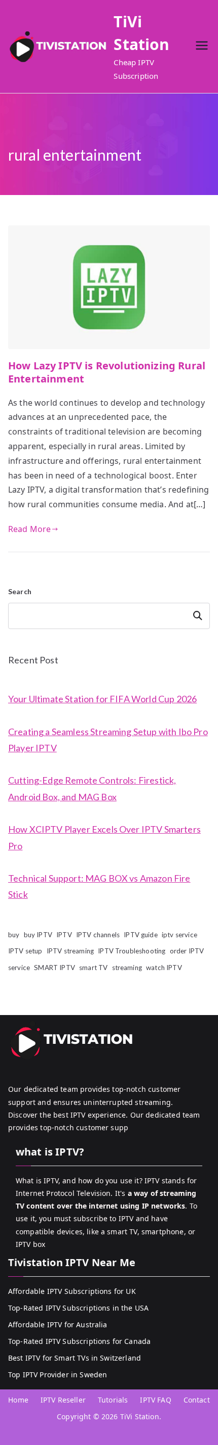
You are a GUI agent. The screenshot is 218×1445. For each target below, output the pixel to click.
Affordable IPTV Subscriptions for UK (72, 1291)
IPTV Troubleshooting (131, 951)
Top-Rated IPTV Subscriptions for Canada (79, 1341)
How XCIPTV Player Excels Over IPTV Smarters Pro (104, 837)
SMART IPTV (54, 968)
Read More (29, 529)
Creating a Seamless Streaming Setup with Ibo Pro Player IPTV (108, 739)
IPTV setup (25, 951)
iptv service (179, 935)
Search (19, 591)
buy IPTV (38, 935)
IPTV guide (141, 935)
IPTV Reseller (63, 1400)
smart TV (93, 968)
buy (13, 935)
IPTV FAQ (155, 1400)
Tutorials (113, 1400)
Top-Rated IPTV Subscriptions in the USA (78, 1308)
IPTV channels (98, 935)
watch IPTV (164, 968)
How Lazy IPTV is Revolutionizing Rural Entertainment (106, 372)
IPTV (64, 935)
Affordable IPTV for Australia (57, 1324)
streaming (127, 968)
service (19, 968)
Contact (197, 1400)
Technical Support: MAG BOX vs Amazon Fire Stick (99, 886)
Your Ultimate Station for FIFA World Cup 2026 (102, 698)
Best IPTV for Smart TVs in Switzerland (74, 1358)
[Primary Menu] (202, 46)
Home (18, 1400)
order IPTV (187, 951)
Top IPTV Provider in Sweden (57, 1374)
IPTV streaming (70, 951)
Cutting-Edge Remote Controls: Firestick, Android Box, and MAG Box (92, 788)
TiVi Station (139, 1416)
